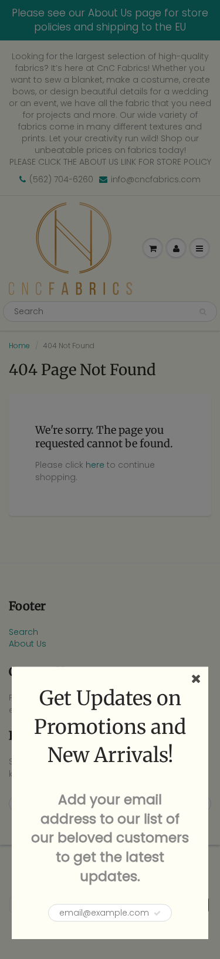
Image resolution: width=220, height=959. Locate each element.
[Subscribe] (157, 913)
